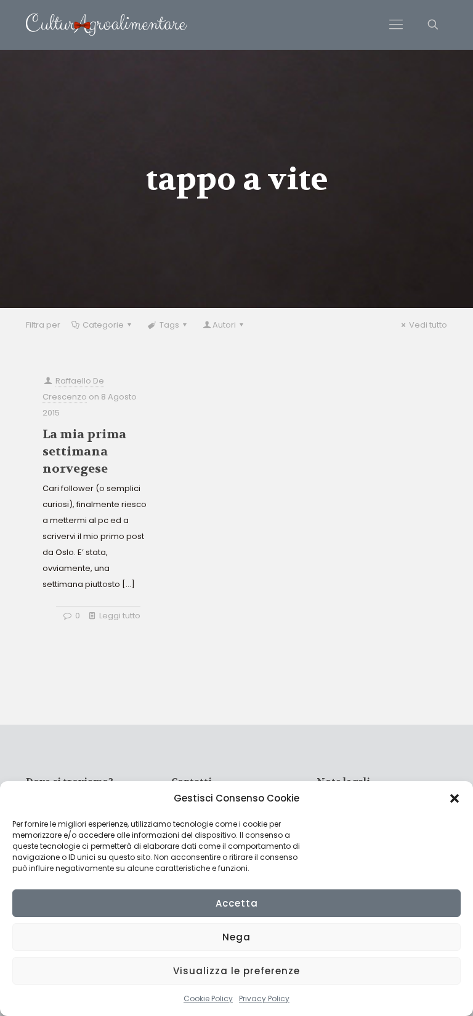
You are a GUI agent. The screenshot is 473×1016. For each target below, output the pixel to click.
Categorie (103, 325)
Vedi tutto (428, 325)
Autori (224, 325)
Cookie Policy (208, 998)
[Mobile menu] (396, 24)
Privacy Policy (264, 998)
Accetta (237, 903)
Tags (169, 325)
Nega (236, 937)
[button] (454, 798)
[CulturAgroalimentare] (106, 24)
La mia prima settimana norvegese (84, 451)
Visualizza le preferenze (236, 970)
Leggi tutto (119, 615)
